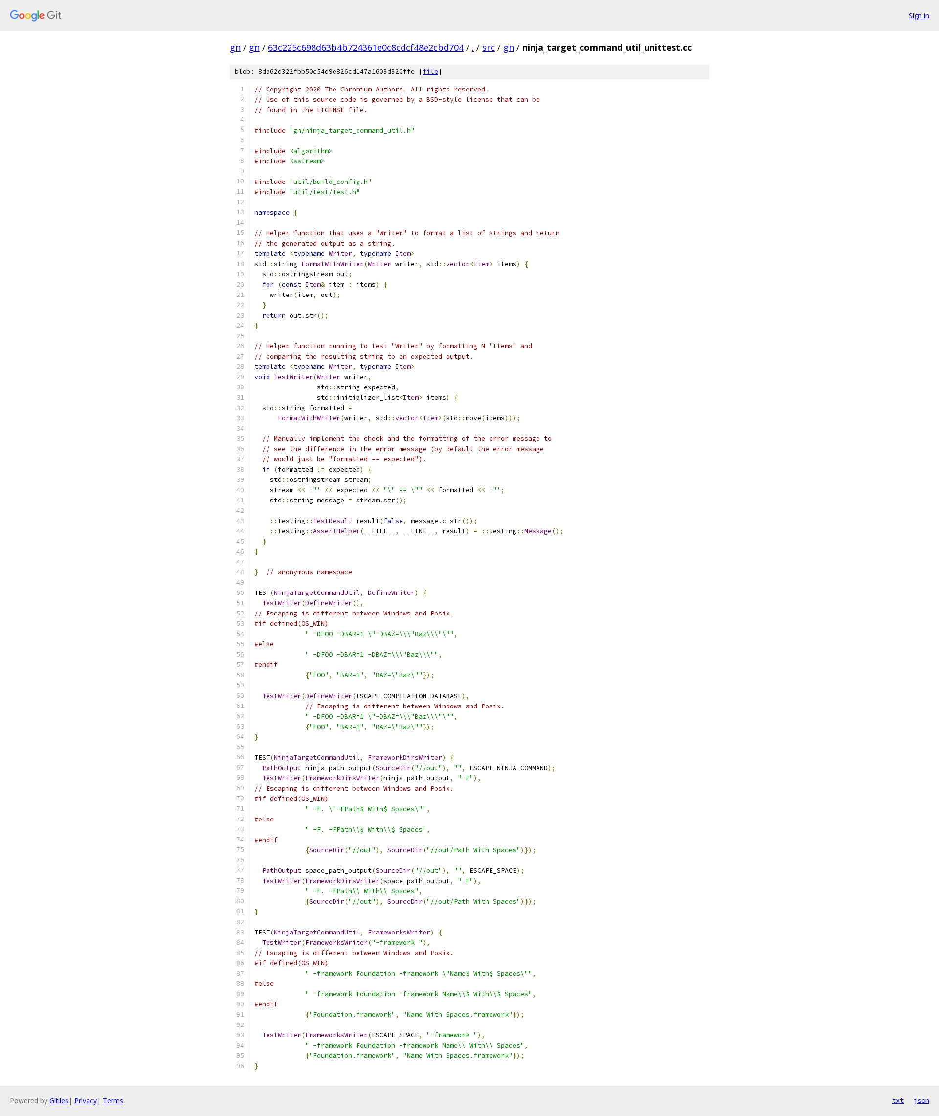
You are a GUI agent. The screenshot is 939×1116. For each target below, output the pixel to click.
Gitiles (58, 1100)
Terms (113, 1100)
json (921, 1100)
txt (898, 1100)
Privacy (85, 1100)
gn (235, 47)
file (430, 72)
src (488, 47)
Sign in (919, 15)
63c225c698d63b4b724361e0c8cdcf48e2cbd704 (366, 47)
